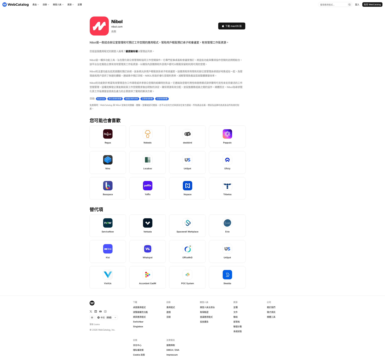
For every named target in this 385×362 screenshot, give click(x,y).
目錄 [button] (168, 317)
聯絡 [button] (235, 317)
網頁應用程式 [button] (139, 317)
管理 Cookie (95, 324)
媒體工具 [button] (271, 317)
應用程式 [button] (170, 307)
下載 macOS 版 (233, 26)
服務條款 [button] (170, 345)
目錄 (45, 4)
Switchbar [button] (138, 321)
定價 (80, 4)
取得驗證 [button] (204, 312)
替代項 (96, 209)
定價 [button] (235, 307)
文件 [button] (235, 312)
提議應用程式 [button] (206, 317)
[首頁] (15, 4)
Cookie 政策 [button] (139, 354)
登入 (357, 4)
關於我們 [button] (271, 307)
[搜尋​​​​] (349, 4)
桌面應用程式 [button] (139, 307)
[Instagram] (105, 311)
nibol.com (117, 26)
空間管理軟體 (147, 99)
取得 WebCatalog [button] (372, 4)
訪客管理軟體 (162, 99)
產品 (34, 4)
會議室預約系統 (131, 99)
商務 (113, 31)
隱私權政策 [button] (138, 350)
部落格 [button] (236, 321)
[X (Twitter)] (91, 311)
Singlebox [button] (138, 326)
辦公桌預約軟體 (115, 99)
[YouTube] (100, 311)
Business (101, 99)
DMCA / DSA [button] (172, 350)
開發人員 (57, 4)
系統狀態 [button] (237, 331)
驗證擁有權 (132, 51)
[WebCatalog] (92, 303)
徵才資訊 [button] (271, 312)
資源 (69, 4)
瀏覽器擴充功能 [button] (140, 312)
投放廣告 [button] (204, 321)
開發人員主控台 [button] (207, 307)
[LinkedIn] (95, 311)
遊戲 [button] (168, 312)
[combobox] (107, 317)
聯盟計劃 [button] (237, 326)
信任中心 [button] (137, 345)
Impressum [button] (172, 354)
